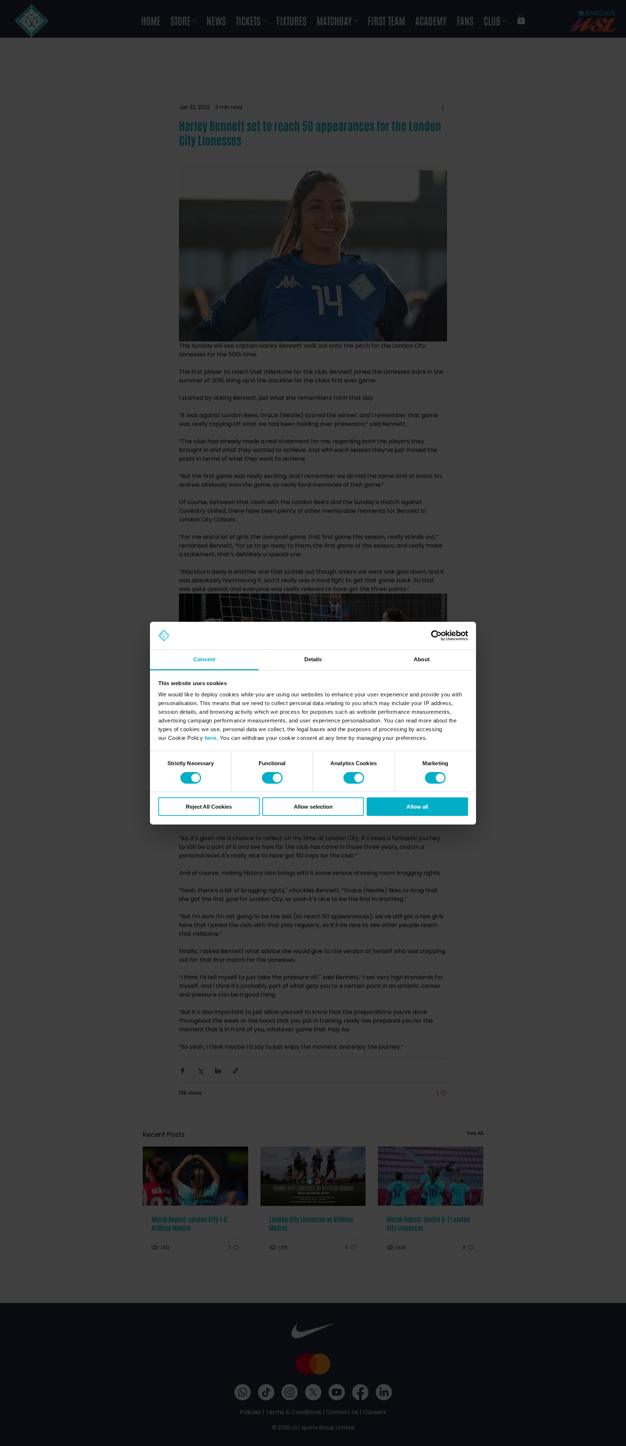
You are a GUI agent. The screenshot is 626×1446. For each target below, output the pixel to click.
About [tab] (422, 659)
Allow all (417, 807)
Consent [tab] (204, 659)
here (211, 738)
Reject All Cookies (209, 807)
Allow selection (313, 807)
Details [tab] (313, 659)
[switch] (272, 778)
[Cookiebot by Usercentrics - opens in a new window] (436, 635)
